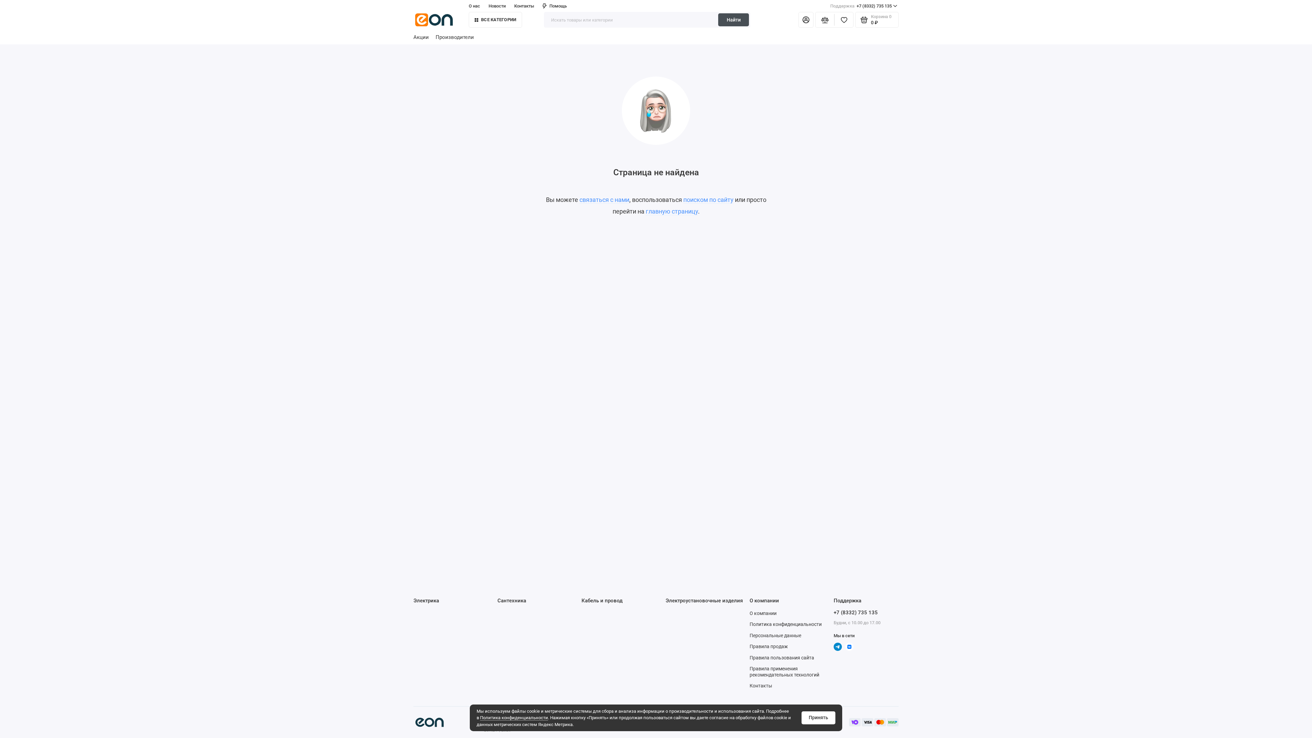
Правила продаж (769, 646)
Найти (734, 20)
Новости (497, 6)
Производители (455, 37)
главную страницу (672, 211)
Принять (818, 717)
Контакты (524, 6)
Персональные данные (775, 635)
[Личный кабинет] (806, 20)
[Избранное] (844, 20)
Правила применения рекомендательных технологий (784, 672)
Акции (421, 37)
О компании (763, 613)
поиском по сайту (708, 199)
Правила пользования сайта (782, 657)
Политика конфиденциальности (514, 717)
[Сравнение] (825, 20)
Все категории (498, 19)
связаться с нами (604, 199)
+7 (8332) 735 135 (861, 6)
